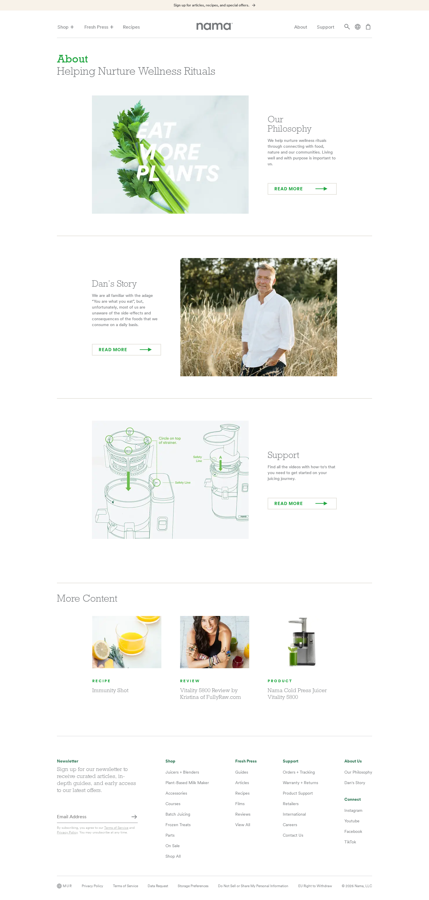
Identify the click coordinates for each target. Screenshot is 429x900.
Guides (241, 772)
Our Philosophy (358, 772)
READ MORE (288, 189)
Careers (290, 824)
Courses (172, 803)
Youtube (352, 821)
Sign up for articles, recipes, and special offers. (211, 5)
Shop (63, 27)
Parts (170, 835)
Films (240, 803)
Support (325, 27)
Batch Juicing (177, 814)
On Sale (172, 845)
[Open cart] (368, 27)
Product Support (298, 793)
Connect (352, 799)
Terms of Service (116, 828)
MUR (67, 886)
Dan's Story (354, 782)
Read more (288, 503)
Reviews (242, 814)
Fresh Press (96, 27)
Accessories (176, 793)
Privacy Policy (67, 832)
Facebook (353, 831)
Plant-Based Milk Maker (187, 782)
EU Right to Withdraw (315, 886)
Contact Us (293, 835)
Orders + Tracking (299, 772)
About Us (353, 761)
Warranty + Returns (300, 782)
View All (242, 824)
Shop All (173, 856)
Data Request (158, 886)
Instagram (353, 810)
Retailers (291, 803)
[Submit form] (134, 817)
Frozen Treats (178, 824)
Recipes (131, 27)
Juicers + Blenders (182, 772)
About (300, 27)
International (294, 814)
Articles (242, 782)
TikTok (350, 842)
